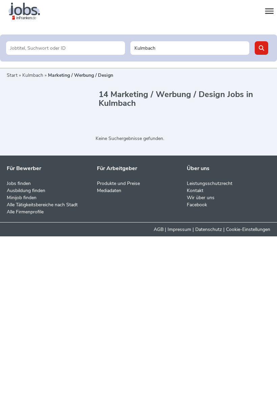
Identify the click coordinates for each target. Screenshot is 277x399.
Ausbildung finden (26, 190)
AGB (158, 229)
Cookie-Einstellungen (248, 229)
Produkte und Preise (118, 183)
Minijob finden (21, 197)
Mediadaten (109, 190)
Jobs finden (19, 183)
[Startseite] (30, 11)
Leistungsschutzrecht (209, 183)
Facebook (197, 205)
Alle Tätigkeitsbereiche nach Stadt (42, 205)
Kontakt (195, 190)
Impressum (179, 229)
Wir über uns (201, 197)
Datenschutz (208, 229)
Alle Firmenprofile (25, 212)
